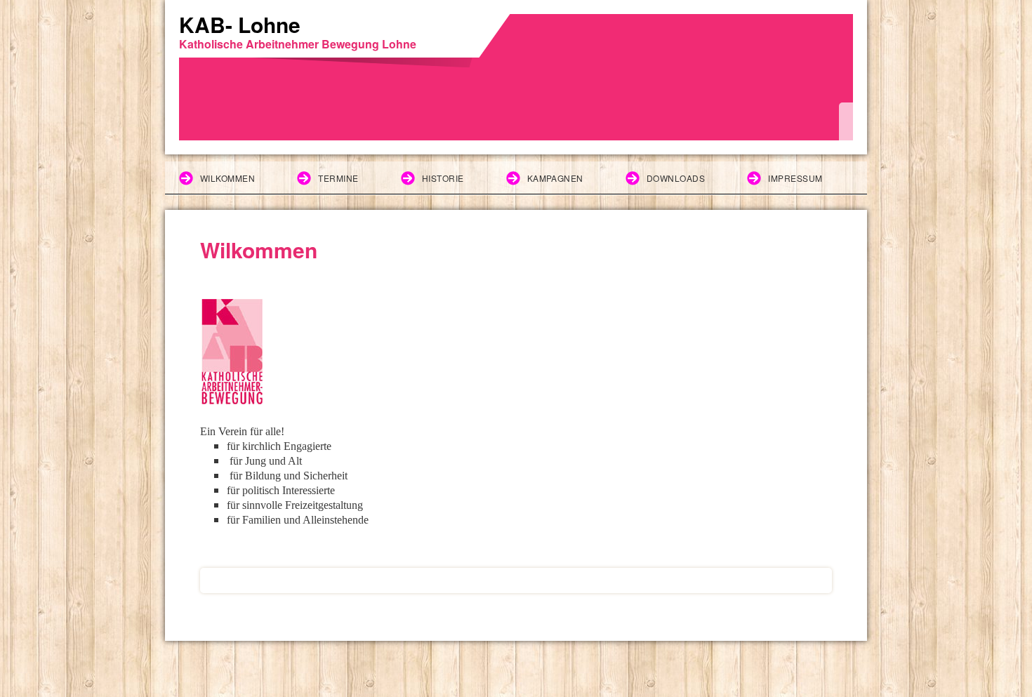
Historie (443, 178)
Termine (338, 178)
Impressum (795, 178)
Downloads (676, 178)
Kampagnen (555, 178)
